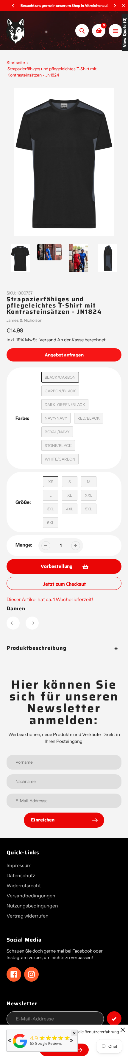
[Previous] (13, 6)
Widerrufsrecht (24, 885)
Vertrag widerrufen (28, 916)
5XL (88, 509)
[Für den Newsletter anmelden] (114, 1018)
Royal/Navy (57, 431)
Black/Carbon (60, 377)
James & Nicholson (24, 320)
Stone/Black (58, 445)
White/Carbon (60, 459)
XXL (89, 495)
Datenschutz (21, 875)
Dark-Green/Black (65, 404)
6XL (50, 522)
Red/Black (88, 418)
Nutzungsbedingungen (32, 906)
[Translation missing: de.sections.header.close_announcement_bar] (124, 6)
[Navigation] (115, 30)
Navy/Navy (56, 418)
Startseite (16, 62)
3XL (50, 509)
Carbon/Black (60, 390)
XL (69, 495)
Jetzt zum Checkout (64, 584)
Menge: (23, 545)
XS (50, 481)
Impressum (19, 865)
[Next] (115, 6)
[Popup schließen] (123, 1029)
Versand (48, 340)
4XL (70, 509)
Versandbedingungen (31, 896)
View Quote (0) (124, 32)
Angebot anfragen (64, 355)
